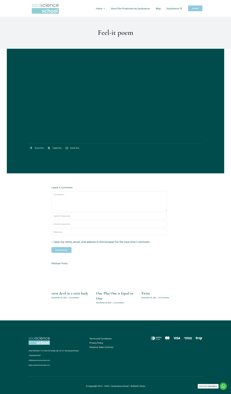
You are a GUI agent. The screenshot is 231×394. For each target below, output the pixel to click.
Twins (145, 293)
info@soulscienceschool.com (39, 360)
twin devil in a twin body (69, 293)
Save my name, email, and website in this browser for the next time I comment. (102, 242)
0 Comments (74, 297)
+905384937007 (35, 355)
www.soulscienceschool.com (39, 365)
